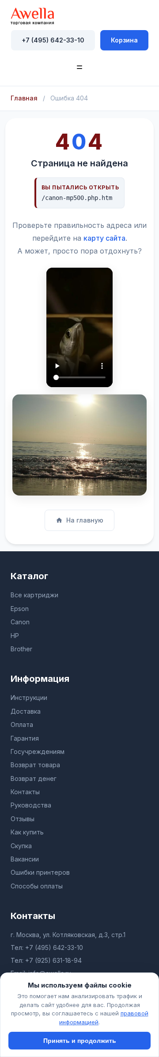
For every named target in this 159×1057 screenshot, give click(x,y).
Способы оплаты (37, 886)
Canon (20, 622)
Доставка (26, 711)
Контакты (25, 792)
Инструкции (29, 697)
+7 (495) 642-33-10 (53, 40)
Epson (20, 608)
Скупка (21, 845)
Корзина (124, 40)
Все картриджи (34, 595)
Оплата (22, 724)
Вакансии (25, 859)
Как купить (27, 832)
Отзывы (22, 819)
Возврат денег (34, 778)
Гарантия (25, 738)
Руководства (31, 805)
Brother (21, 649)
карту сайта (104, 238)
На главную (84, 520)
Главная (24, 98)
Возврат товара (35, 765)
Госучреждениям (37, 751)
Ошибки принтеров (40, 872)
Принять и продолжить (79, 1040)
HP (15, 635)
